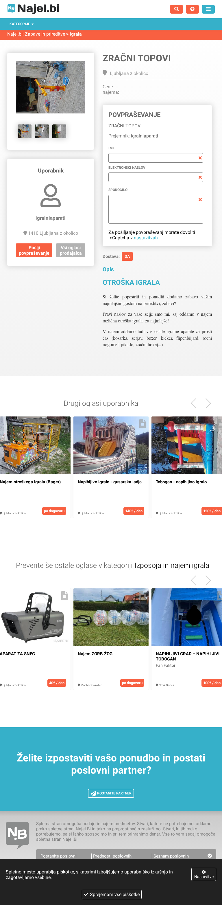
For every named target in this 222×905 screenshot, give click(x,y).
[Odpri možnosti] (208, 9)
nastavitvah (146, 238)
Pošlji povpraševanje (34, 250)
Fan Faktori (166, 665)
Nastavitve (204, 876)
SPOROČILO (117, 190)
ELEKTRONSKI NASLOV (126, 168)
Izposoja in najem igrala (171, 565)
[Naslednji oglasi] (196, 403)
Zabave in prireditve (45, 34)
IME (111, 148)
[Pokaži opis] (64, 423)
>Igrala (74, 34)
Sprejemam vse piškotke (115, 894)
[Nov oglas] (192, 9)
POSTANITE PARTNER (114, 793)
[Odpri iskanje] (176, 9)
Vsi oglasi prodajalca (71, 250)
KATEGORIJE (20, 24)
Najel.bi (15, 34)
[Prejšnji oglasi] (206, 403)
